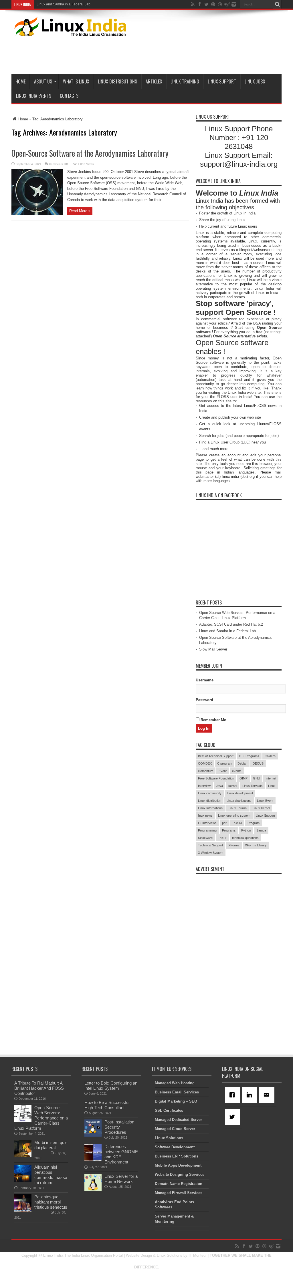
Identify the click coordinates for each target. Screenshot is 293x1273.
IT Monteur (198, 1255)
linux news (205, 815)
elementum (205, 771)
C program (224, 763)
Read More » (79, 211)
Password (204, 700)
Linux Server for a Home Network (121, 1179)
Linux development (240, 793)
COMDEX (205, 763)
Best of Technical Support (215, 756)
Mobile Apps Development (178, 1165)
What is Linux (76, 81)
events (236, 771)
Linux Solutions (169, 1138)
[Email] (267, 1095)
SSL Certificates (169, 1110)
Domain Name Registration (178, 1183)
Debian (242, 763)
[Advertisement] (177, 54)
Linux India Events (33, 95)
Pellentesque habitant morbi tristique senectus (50, 1202)
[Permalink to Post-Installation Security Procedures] (93, 1135)
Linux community (209, 793)
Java (219, 785)
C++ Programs (249, 756)
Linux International (210, 808)
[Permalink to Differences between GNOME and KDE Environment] (93, 1160)
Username (204, 680)
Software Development (175, 1147)
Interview (204, 785)
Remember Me (212, 720)
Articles (154, 81)
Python (246, 830)
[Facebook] (233, 1095)
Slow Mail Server (213, 649)
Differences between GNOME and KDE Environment (121, 1154)
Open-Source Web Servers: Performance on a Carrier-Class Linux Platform (41, 1118)
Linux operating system (234, 815)
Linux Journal (238, 808)
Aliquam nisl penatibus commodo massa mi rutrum (50, 1175)
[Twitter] (233, 1117)
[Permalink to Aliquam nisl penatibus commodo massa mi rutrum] (22, 1180)
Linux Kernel (261, 808)
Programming (207, 830)
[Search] (277, 4)
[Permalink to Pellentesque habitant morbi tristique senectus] (22, 1210)
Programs (229, 830)
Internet (271, 778)
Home (20, 81)
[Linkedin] (250, 1095)
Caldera (270, 756)
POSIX (237, 823)
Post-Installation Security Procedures (119, 1127)
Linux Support (222, 81)
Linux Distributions (117, 81)
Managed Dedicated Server (178, 1119)
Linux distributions (239, 800)
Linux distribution (209, 800)
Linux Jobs (255, 81)
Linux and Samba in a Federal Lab (63, 4)
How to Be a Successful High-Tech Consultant (106, 1105)
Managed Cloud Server (175, 1129)
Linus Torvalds (252, 785)
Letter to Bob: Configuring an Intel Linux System (110, 1086)
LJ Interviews (207, 823)
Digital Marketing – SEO (176, 1101)
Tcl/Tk (222, 838)
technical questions (245, 838)
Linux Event (265, 800)
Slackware (205, 838)
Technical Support (210, 845)
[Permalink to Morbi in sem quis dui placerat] (22, 1156)
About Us (43, 81)
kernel (232, 785)
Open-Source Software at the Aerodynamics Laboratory (90, 153)
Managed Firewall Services (178, 1193)
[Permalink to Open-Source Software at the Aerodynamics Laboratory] (37, 213)
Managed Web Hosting (175, 1083)
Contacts (69, 95)
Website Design (139, 1255)
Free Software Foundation (216, 778)
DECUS (258, 763)
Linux (272, 785)
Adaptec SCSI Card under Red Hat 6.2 (231, 624)
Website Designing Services (179, 1174)
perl (224, 823)
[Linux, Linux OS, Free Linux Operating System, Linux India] (69, 32)
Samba (261, 830)
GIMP (243, 778)
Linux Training (185, 81)
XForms (233, 845)
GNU (256, 778)
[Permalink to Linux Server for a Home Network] (93, 1190)
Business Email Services (177, 1092)
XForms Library (256, 845)
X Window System (210, 852)
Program (254, 823)
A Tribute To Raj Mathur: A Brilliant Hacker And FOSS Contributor (39, 1088)
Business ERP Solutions (176, 1156)
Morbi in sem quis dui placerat (51, 1145)
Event (223, 771)
